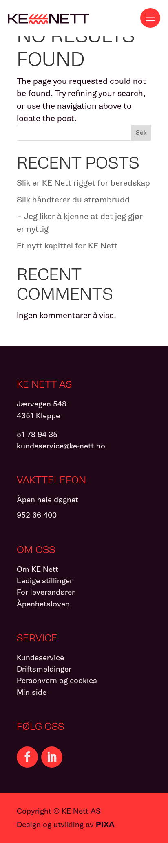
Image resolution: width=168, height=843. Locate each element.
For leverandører (46, 592)
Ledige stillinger (45, 580)
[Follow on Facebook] (27, 757)
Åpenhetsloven (43, 603)
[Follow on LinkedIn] (51, 757)
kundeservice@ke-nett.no (61, 445)
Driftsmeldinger (44, 669)
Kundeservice (40, 657)
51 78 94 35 (37, 434)
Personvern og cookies (57, 680)
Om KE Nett (37, 569)
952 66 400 (37, 515)
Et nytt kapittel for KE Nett (67, 245)
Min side (31, 692)
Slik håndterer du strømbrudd (73, 199)
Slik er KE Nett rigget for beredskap (83, 183)
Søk (141, 132)
